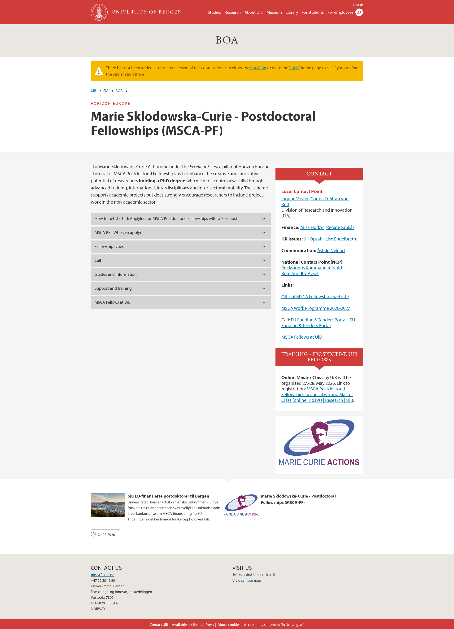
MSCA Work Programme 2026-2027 (315, 308)
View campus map (246, 580)
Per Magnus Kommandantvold (311, 268)
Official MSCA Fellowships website (315, 296)
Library (292, 12)
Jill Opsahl (314, 239)
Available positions (187, 624)
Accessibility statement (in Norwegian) (274, 624)
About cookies (229, 624)
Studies (214, 12)
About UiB (253, 12)
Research (233, 12)
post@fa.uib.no (102, 574)
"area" (294, 67)
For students (313, 12)
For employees (340, 12)
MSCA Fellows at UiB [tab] (113, 302)
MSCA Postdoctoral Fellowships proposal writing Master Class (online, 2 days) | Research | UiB (317, 394)
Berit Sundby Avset (300, 273)
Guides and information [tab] (116, 274)
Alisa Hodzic (312, 227)
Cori (314, 198)
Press (210, 624)
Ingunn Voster (295, 198)
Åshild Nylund (331, 250)
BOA (226, 40)
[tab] (181, 233)
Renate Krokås (340, 227)
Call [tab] (98, 260)
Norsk (358, 4)
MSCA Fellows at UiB (301, 337)
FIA (106, 90)
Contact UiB (159, 624)
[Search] (359, 12)
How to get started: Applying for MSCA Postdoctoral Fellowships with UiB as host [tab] (166, 218)
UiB (93, 90)
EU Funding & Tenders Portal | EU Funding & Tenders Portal (318, 322)
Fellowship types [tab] (109, 246)
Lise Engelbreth (341, 239)
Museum (274, 12)
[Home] (100, 12)
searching (257, 67)
